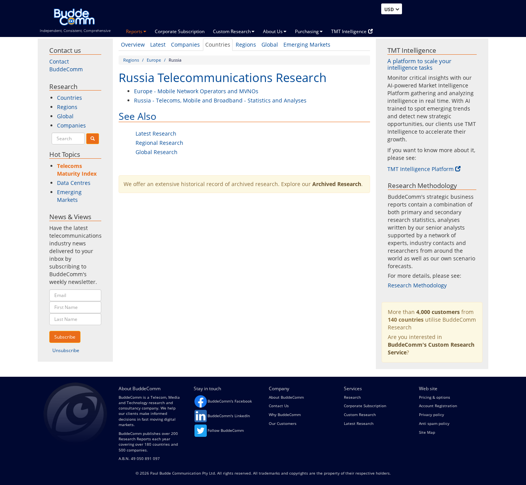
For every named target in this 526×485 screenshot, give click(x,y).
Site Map (427, 432)
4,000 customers (438, 312)
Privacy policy (431, 414)
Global (269, 44)
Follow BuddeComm (226, 430)
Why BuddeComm (285, 414)
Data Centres (73, 182)
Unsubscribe (65, 350)
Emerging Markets (306, 44)
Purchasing (307, 31)
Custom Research (232, 31)
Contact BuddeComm (66, 65)
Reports (134, 31)
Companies (185, 44)
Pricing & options (434, 397)
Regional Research (159, 142)
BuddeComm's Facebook (230, 401)
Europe (154, 60)
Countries (217, 44)
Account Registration (438, 405)
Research (352, 397)
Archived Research (336, 184)
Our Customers (283, 423)
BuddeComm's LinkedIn (229, 415)
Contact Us (279, 405)
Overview (133, 44)
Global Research (157, 152)
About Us (273, 31)
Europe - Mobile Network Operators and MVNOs (196, 91)
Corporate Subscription (179, 31)
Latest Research (156, 133)
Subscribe (64, 337)
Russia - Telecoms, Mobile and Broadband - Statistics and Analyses (220, 100)
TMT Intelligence (349, 31)
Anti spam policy (434, 423)
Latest (158, 44)
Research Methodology (417, 285)
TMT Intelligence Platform (420, 169)
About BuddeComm (286, 397)
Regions (246, 44)
